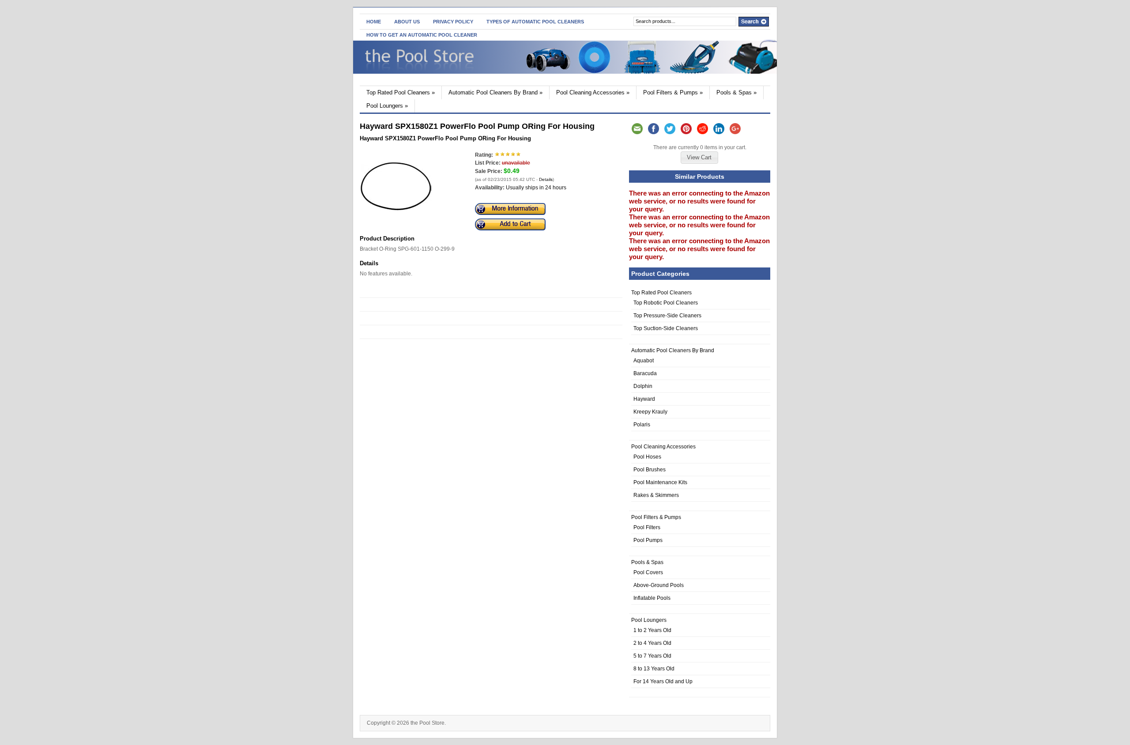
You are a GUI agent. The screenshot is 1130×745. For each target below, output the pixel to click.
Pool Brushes (649, 470)
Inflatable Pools (651, 598)
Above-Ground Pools (658, 585)
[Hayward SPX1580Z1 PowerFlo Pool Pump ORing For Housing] (396, 220)
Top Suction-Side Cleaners (665, 328)
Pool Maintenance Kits (660, 482)
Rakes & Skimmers (656, 495)
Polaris (641, 424)
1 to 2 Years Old (652, 630)
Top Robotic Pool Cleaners (665, 303)
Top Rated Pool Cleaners (400, 92)
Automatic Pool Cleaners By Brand (495, 92)
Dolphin (642, 386)
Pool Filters (646, 527)
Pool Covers (648, 572)
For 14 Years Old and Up (663, 681)
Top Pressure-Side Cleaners (667, 315)
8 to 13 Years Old (653, 669)
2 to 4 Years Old (652, 643)
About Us (407, 21)
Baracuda (645, 373)
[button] (699, 157)
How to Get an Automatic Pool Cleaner (421, 35)
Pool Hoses (647, 457)
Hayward (644, 399)
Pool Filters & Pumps (673, 92)
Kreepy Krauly (650, 412)
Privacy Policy (453, 21)
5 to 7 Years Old (652, 656)
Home (373, 21)
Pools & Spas (736, 92)
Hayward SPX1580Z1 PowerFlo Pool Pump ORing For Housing (445, 138)
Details (546, 179)
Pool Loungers (387, 105)
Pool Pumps (648, 540)
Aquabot (643, 360)
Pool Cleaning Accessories (592, 92)
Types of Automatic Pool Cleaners (535, 21)
